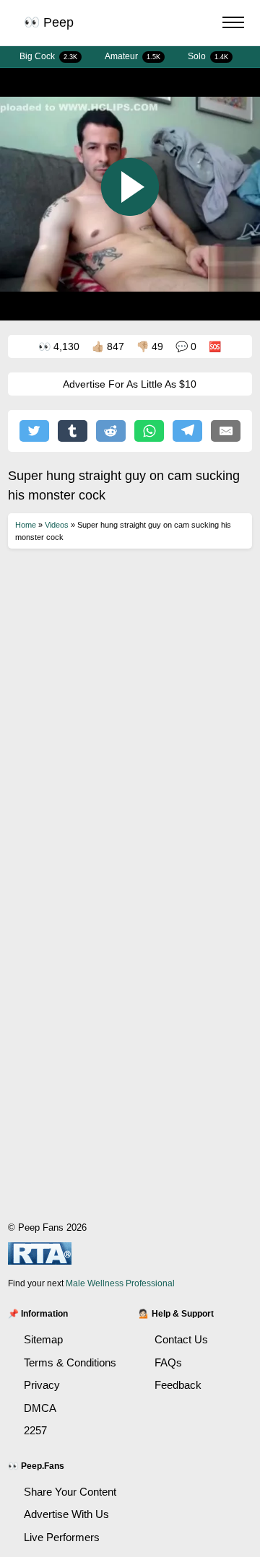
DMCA (40, 1408)
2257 (35, 1430)
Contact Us (181, 1339)
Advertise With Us (66, 1514)
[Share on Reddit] (111, 431)
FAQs (168, 1362)
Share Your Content (70, 1492)
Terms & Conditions (70, 1362)
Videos (57, 524)
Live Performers (62, 1537)
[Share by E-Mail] (225, 431)
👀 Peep (49, 22)
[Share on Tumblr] (72, 431)
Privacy (42, 1385)
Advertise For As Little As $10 (129, 384)
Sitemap (43, 1339)
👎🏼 (149, 346)
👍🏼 (108, 346)
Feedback (178, 1385)
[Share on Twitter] (34, 431)
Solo (208, 56)
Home (25, 524)
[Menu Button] (233, 24)
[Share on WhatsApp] (149, 431)
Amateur (132, 56)
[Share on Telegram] (187, 431)
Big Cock (48, 56)
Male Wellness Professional (120, 1283)
